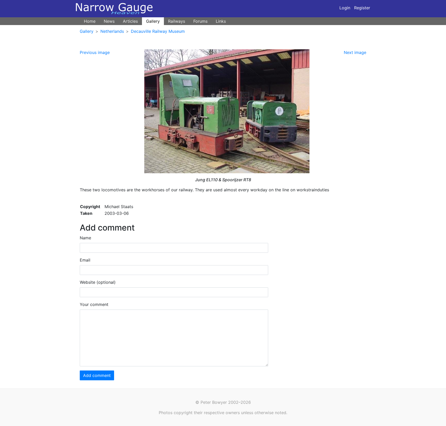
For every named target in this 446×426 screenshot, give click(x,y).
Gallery (153, 21)
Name (85, 237)
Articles (130, 21)
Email (85, 260)
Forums (200, 21)
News (109, 21)
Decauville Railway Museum (158, 31)
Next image (355, 52)
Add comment (97, 375)
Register (362, 7)
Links (221, 21)
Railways (176, 21)
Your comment (94, 304)
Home (89, 21)
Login (344, 7)
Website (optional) (98, 282)
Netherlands (112, 31)
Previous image (95, 52)
